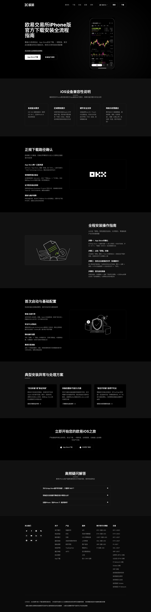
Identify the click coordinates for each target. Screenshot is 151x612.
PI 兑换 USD (100, 548)
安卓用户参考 (50, 57)
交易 (67, 537)
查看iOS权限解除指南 (103, 404)
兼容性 (67, 5)
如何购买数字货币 (118, 573)
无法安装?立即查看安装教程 (33, 51)
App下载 (57, 558)
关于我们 (57, 530)
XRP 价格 (116, 569)
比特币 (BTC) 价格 (119, 555)
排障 (91, 5)
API (83, 530)
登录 (114, 5)
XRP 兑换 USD (101, 544)
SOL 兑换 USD (101, 541)
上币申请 (85, 541)
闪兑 (67, 534)
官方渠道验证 (86, 551)
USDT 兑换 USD (102, 537)
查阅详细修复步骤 (33, 404)
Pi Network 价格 (118, 562)
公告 (83, 555)
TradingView (70, 548)
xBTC (67, 551)
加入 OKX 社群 (86, 558)
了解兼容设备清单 (67, 404)
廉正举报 (57, 551)
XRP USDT (116, 551)
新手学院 (68, 544)
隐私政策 (57, 544)
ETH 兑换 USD (101, 534)
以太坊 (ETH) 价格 (119, 558)
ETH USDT (116, 541)
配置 (85, 5)
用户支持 (85, 544)
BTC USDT (116, 537)
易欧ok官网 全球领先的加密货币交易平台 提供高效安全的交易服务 (44, 605)
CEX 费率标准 (86, 537)
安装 (79, 5)
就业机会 (57, 534)
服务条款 (57, 541)
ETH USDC (116, 534)
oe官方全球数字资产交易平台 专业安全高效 (75, 605)
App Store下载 (32, 57)
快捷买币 (68, 530)
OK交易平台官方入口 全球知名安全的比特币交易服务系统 (68, 601)
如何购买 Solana (118, 583)
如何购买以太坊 (118, 580)
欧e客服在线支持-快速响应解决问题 (95, 601)
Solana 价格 (117, 565)
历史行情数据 (86, 534)
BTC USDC (116, 530)
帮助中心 (85, 548)
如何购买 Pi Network (119, 587)
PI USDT (115, 544)
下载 (73, 5)
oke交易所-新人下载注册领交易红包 (41, 601)
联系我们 (57, 537)
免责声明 (57, 548)
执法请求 (57, 555)
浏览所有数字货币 (71, 541)
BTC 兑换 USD (101, 530)
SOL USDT (116, 548)
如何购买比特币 (118, 576)
